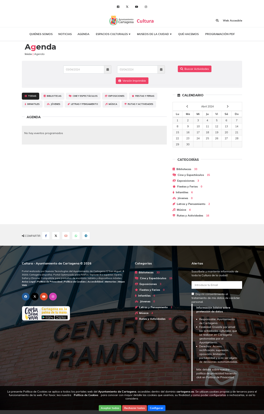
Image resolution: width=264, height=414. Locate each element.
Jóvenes (55, 104)
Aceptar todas (110, 408)
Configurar (156, 408)
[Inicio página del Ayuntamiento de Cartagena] (121, 20)
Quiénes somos (41, 34)
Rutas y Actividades (140, 104)
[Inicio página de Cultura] (145, 20)
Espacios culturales (112, 34)
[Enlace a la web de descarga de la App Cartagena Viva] (75, 313)
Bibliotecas (53, 96)
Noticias (65, 34)
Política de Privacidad (220, 377)
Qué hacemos (188, 34)
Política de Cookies (86, 395)
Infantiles (33, 104)
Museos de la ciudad (153, 34)
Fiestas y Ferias (144, 96)
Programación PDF (220, 34)
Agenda (83, 34)
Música (112, 104)
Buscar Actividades (196, 69)
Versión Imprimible (133, 80)
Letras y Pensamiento (84, 104)
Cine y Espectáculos (85, 96)
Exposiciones (115, 96)
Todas (31, 96)
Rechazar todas (134, 408)
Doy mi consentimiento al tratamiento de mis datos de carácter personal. (216, 298)
